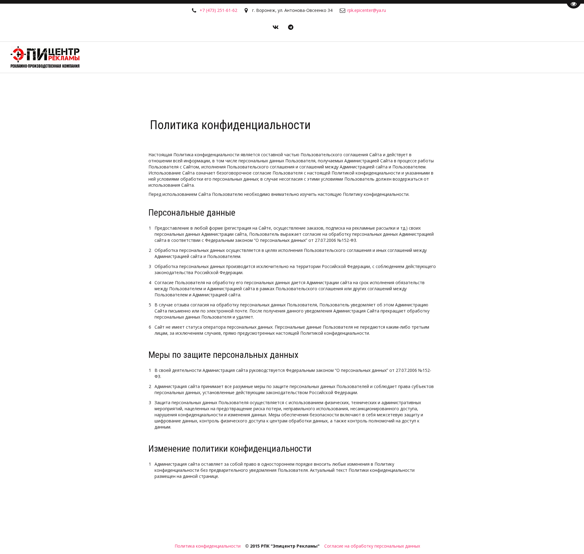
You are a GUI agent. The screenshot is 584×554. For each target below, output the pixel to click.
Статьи (498, 57)
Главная (367, 57)
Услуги (465, 57)
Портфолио (402, 57)
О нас (434, 57)
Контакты (534, 57)
